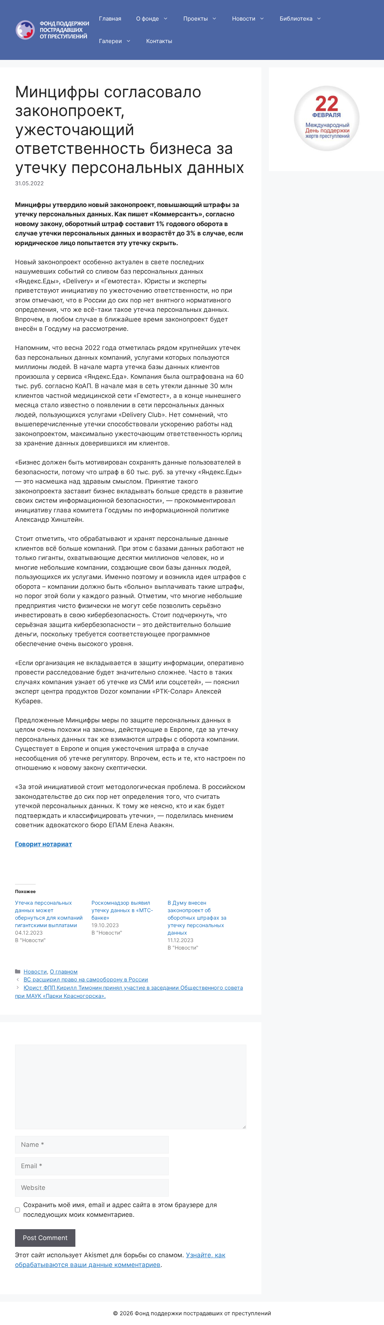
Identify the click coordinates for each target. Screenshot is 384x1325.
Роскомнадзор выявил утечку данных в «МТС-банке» (122, 910)
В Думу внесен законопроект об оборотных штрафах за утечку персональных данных (197, 917)
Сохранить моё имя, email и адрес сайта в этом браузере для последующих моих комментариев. (120, 1209)
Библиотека (296, 18)
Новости (243, 18)
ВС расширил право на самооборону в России (86, 979)
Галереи (110, 41)
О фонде (147, 18)
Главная (110, 18)
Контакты (159, 41)
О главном (64, 971)
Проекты (195, 18)
